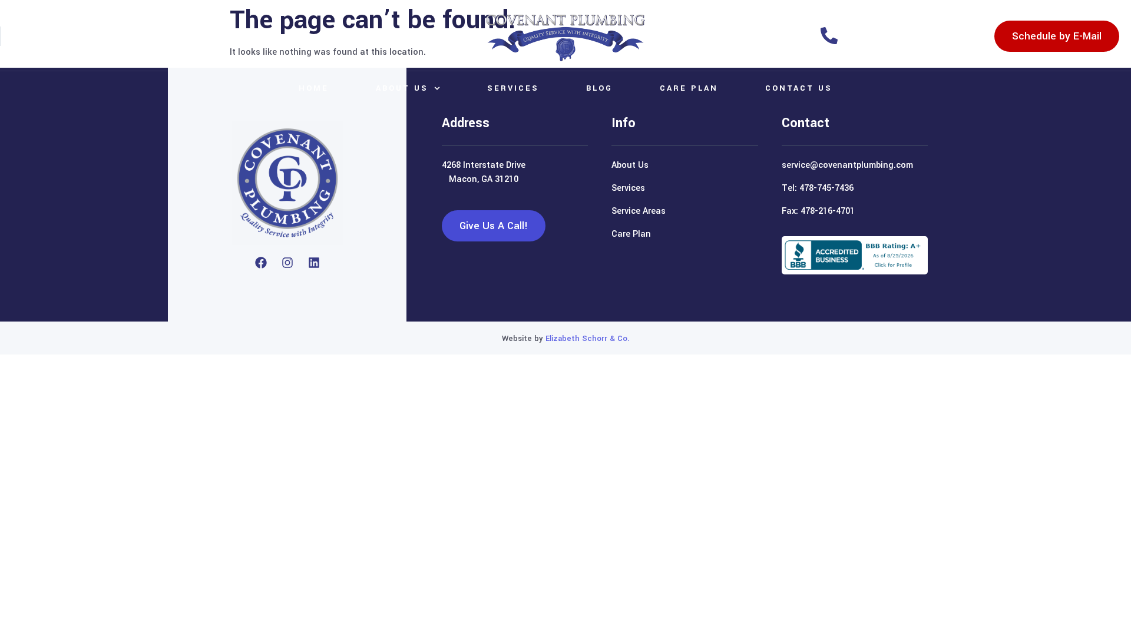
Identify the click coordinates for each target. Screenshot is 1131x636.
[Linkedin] (314, 263)
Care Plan (689, 88)
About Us (402, 88)
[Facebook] (261, 263)
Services (513, 88)
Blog (599, 88)
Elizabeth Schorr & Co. (587, 338)
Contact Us (798, 88)
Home (314, 88)
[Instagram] (287, 263)
